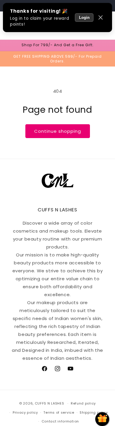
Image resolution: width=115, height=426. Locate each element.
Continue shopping (57, 131)
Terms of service (58, 412)
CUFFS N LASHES (49, 403)
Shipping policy (94, 412)
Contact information (60, 421)
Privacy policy (25, 412)
